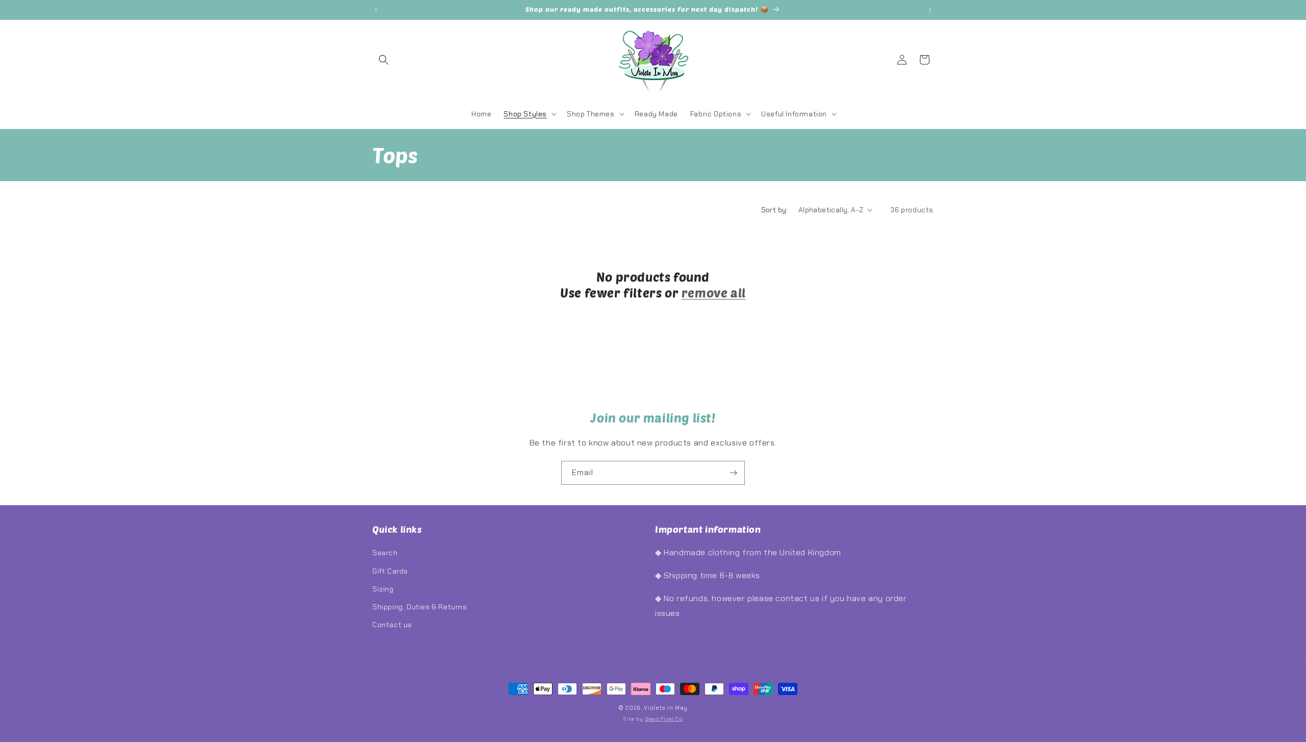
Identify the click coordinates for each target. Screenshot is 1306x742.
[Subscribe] (733, 473)
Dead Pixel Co (664, 718)
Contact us (392, 624)
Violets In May (666, 707)
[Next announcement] (930, 9)
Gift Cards (390, 571)
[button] (383, 59)
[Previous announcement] (376, 9)
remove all (714, 292)
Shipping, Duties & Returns (419, 606)
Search (385, 552)
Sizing (383, 588)
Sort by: (774, 209)
